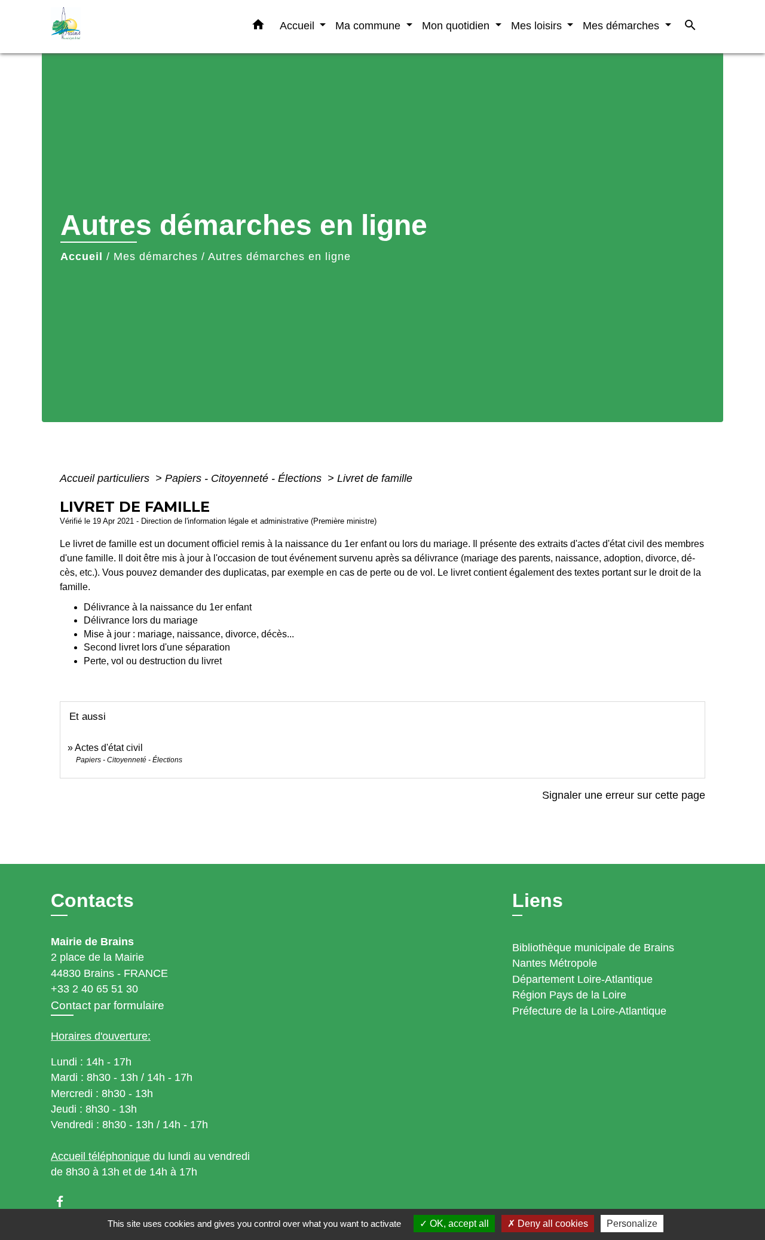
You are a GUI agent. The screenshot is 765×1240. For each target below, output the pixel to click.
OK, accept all (458, 1223)
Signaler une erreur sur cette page (623, 795)
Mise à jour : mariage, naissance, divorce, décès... (189, 634)
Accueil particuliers (106, 478)
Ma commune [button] (369, 25)
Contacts (92, 900)
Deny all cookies (551, 1223)
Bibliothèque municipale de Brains (593, 948)
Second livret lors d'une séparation (157, 647)
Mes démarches (156, 256)
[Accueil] (125, 26)
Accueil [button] (298, 25)
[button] (258, 27)
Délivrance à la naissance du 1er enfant (168, 607)
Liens (537, 900)
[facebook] (65, 1201)
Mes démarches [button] (622, 25)
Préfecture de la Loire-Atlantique (589, 1011)
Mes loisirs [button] (538, 25)
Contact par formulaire (107, 1005)
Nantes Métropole (554, 963)
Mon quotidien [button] (457, 25)
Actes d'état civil (109, 748)
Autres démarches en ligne (279, 256)
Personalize (632, 1223)
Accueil (81, 256)
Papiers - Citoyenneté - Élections (245, 478)
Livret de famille (374, 478)
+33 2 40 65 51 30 (94, 989)
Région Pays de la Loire (569, 995)
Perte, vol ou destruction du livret (153, 661)
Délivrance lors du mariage (141, 620)
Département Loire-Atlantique (582, 979)
